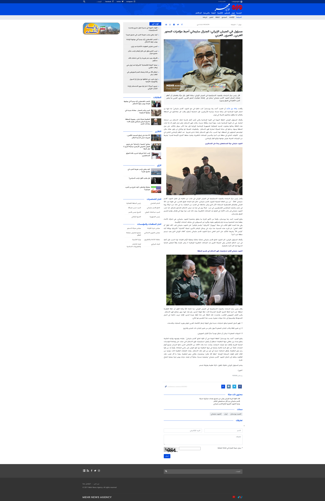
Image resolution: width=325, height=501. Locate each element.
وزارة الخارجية (136, 239)
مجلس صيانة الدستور (134, 228)
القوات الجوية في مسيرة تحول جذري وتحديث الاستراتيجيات (142, 29)
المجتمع (224, 17)
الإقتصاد (231, 17)
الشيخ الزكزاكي (136, 217)
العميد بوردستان (236, 414)
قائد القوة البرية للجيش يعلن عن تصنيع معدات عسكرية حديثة (219, 398)
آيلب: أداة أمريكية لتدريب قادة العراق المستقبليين (138, 154)
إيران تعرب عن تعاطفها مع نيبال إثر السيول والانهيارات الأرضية (143, 80)
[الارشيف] (84, 471)
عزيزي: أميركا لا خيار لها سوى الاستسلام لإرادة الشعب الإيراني (142, 87)
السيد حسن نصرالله (134, 208)
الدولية (213, 13)
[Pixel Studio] (232, 497)
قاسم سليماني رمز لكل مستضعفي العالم (227, 401)
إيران (233, 13)
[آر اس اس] (87, 471)
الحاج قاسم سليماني (153, 208)
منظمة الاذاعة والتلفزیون (152, 239)
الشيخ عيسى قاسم (135, 212)
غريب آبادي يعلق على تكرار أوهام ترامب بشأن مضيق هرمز (142, 52)
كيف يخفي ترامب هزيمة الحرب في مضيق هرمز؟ (141, 35)
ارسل (167, 456)
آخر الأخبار (199, 13)
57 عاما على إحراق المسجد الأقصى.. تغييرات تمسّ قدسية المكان (138, 136)
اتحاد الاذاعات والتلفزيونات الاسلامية (134, 245)
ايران (225, 414)
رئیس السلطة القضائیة (133, 203)
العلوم (211, 17)
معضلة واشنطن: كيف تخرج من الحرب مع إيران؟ (137, 188)
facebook (108, 2)
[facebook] (91, 471)
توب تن (155, 24)
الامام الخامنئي (155, 203)
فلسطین (227, 13)
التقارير (158, 131)
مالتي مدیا (206, 13)
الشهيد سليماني (216, 414)
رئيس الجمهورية (155, 217)
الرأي (159, 165)
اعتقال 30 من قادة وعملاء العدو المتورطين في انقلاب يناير (142, 73)
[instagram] (99, 471)
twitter (119, 2)
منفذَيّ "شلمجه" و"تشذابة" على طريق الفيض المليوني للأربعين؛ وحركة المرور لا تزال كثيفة (136, 146)
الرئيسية (239, 13)
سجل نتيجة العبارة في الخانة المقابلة (230, 448)
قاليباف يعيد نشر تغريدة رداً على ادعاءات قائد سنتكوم (142, 59)
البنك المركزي (155, 244)
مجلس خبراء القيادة (153, 228)
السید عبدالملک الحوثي (152, 212)
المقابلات (157, 97)
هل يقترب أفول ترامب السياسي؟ (139, 178)
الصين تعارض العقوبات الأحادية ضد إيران (144, 46)
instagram (129, 2)
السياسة (239, 17)
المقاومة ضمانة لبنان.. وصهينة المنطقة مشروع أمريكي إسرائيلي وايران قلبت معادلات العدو (137, 121)
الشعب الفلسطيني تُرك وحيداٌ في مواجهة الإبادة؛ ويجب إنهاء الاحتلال (141, 40)
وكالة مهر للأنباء (231, 108)
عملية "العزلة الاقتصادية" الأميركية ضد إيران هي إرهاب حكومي (142, 66)
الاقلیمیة (220, 13)
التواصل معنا (87, 484)
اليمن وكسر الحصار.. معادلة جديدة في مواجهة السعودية (137, 111)
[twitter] (95, 471)
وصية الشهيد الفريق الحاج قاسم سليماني (226, 404)
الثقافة (217, 17)
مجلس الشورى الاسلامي (152, 233)
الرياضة (205, 17)
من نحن (96, 484)
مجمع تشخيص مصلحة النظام (133, 234)
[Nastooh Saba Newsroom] (238, 497)
